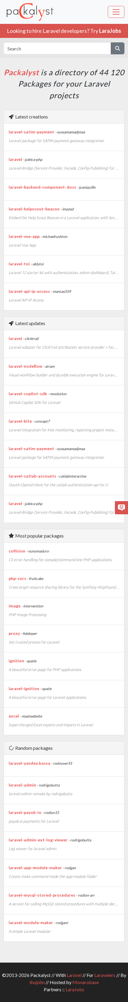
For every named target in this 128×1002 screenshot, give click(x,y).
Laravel (74, 975)
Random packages (33, 748)
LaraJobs (74, 989)
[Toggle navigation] (116, 12)
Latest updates (29, 323)
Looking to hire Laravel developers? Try (64, 30)
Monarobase (85, 982)
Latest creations (31, 116)
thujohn (37, 982)
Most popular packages (39, 535)
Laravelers (104, 975)
